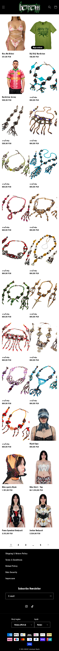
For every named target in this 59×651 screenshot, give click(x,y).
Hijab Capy (34, 443)
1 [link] (11, 544)
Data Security (11, 572)
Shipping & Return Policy (16, 553)
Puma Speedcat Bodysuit (12, 530)
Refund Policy (11, 565)
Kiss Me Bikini (8, 53)
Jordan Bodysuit (36, 530)
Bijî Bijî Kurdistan (37, 53)
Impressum (10, 578)
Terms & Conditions (13, 559)
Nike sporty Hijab (9, 487)
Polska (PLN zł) (20, 624)
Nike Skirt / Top (36, 487)
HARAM (26, 649)
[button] (3, 7)
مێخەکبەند (33, 97)
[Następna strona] (48, 545)
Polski (39, 624)
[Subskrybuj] (50, 596)
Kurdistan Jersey (9, 97)
